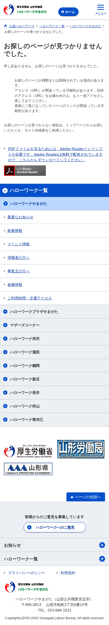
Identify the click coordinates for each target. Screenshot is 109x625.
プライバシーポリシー (26, 573)
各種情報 (14, 284)
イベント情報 (18, 244)
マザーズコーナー (25, 325)
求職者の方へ (18, 257)
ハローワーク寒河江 (26, 419)
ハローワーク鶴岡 (25, 365)
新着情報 (14, 230)
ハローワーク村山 (25, 406)
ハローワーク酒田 (25, 352)
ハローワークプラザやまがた (34, 311)
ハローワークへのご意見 (55, 527)
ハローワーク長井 (25, 392)
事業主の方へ (18, 271)
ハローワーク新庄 (25, 379)
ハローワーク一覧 (21, 559)
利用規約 (68, 573)
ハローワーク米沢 (25, 338)
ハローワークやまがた (28, 203)
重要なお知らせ (20, 217)
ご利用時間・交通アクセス (29, 298)
